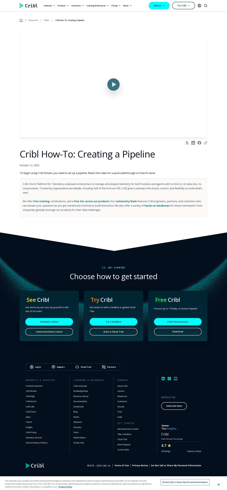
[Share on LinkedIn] (193, 143)
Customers (76, 5)
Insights (29, 427)
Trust (119, 411)
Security (120, 406)
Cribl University (80, 386)
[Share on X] (187, 143)
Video (46, 20)
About (126, 5)
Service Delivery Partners (36, 442)
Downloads (79, 406)
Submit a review (194, 451)
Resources (33, 20)
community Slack (126, 201)
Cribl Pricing (31, 432)
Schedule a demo (49, 321)
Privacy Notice (140, 465)
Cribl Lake (30, 406)
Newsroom (122, 396)
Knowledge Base (81, 391)
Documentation (80, 401)
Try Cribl (181, 5)
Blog (76, 411)
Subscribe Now (174, 405)
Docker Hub (79, 442)
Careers (120, 391)
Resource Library (81, 396)
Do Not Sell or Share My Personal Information (176, 465)
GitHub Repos (80, 437)
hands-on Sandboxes (157, 205)
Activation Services (34, 437)
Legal (119, 417)
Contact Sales (123, 449)
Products (62, 5)
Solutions (48, 5)
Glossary (77, 427)
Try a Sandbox (113, 321)
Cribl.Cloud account (177, 321)
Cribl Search (31, 401)
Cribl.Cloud (31, 411)
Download (177, 331)
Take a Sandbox (124, 434)
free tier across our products (91, 201)
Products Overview (34, 386)
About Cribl (122, 386)
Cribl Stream (31, 391)
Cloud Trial (122, 439)
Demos (157, 5)
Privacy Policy (65, 486)
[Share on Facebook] (199, 143)
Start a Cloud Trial (113, 331)
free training (41, 201)
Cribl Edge (30, 396)
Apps (28, 417)
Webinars (78, 422)
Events (76, 417)
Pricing (114, 5)
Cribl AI (29, 422)
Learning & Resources (96, 5)
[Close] (218, 484)
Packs (76, 432)
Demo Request (123, 444)
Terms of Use (121, 465)
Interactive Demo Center (49, 331)
